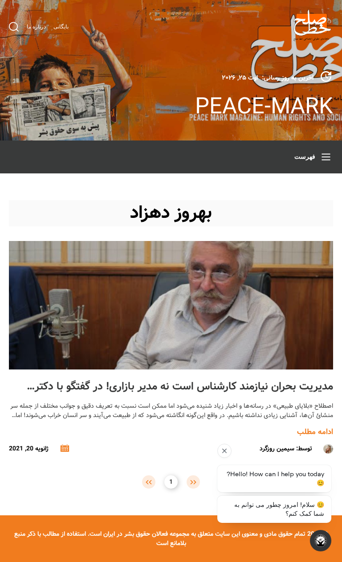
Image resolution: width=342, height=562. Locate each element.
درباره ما (36, 27)
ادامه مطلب (315, 432)
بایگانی (61, 27)
